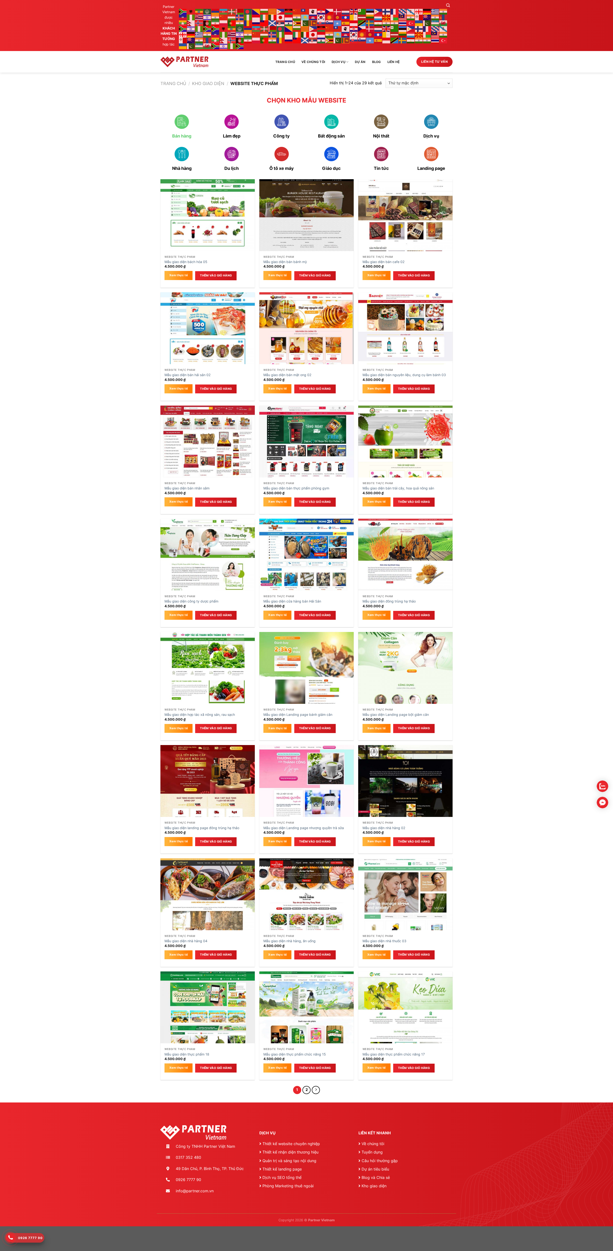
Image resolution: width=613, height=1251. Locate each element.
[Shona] (297, 23)
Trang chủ (285, 62)
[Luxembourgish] (378, 17)
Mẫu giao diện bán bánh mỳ (285, 262)
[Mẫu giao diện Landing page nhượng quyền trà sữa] (306, 792)
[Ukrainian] (419, 23)
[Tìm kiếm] (448, 5)
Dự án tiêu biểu (375, 1169)
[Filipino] (378, 11)
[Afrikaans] (183, 11)
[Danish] (338, 11)
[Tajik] (378, 23)
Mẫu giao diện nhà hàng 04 (186, 941)
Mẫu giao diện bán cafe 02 (383, 262)
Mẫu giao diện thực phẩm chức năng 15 (294, 1054)
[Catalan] (272, 11)
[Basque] (232, 11)
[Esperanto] (362, 11)
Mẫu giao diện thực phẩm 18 (187, 1054)
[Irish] (264, 17)
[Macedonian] (386, 17)
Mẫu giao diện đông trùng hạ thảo (389, 601)
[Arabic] (207, 11)
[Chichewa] (289, 11)
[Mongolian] (443, 17)
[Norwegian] (199, 23)
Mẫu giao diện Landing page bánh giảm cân (297, 714)
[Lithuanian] (370, 17)
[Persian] (215, 23)
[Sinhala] (313, 23)
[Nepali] (191, 23)
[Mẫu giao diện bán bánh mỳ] (306, 226)
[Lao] (346, 17)
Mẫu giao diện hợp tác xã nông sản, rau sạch (200, 714)
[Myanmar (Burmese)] (183, 23)
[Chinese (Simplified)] (297, 11)
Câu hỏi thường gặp (380, 1160)
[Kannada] (297, 17)
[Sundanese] (354, 23)
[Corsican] (313, 11)
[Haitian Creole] (183, 17)
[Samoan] (264, 23)
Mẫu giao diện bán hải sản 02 (187, 375)
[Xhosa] (183, 28)
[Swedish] (370, 23)
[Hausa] (191, 17)
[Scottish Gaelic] (272, 23)
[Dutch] (346, 11)
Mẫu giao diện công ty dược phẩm (191, 601)
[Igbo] (248, 17)
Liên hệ (393, 62)
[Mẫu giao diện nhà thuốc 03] (405, 905)
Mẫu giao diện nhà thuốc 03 (384, 941)
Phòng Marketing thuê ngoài (288, 1185)
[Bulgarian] (264, 11)
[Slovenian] (329, 23)
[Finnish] (386, 11)
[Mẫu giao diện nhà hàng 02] (405, 792)
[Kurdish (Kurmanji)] (329, 17)
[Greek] (435, 11)
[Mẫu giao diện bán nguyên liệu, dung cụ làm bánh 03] (405, 339)
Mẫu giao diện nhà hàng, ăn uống (289, 941)
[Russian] (256, 23)
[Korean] (321, 17)
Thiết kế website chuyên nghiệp (291, 1143)
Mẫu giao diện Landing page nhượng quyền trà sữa (303, 828)
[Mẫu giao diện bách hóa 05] (207, 226)
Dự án (360, 62)
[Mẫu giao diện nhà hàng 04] (207, 905)
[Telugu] (395, 23)
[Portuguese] (232, 23)
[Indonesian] (256, 17)
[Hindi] (215, 17)
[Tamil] (386, 23)
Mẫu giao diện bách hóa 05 (186, 262)
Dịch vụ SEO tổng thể (281, 1177)
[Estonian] (370, 11)
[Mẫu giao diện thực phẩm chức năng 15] (306, 1018)
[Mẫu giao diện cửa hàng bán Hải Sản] (306, 566)
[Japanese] (281, 17)
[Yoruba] (199, 28)
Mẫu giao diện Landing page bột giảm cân (396, 714)
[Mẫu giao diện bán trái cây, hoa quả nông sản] (405, 453)
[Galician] (411, 11)
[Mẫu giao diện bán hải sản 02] (207, 339)
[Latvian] (362, 17)
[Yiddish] (191, 28)
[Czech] (329, 11)
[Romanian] (248, 23)
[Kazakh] (305, 17)
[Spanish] (346, 23)
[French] (395, 11)
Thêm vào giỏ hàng (216, 275)
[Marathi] (435, 17)
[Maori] (427, 17)
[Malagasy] (395, 17)
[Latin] (354, 17)
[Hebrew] (207, 17)
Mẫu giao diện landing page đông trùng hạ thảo (202, 828)
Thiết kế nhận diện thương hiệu (290, 1152)
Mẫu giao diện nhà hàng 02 (384, 828)
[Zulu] (207, 28)
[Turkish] (411, 23)
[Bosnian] (256, 11)
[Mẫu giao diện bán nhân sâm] (207, 453)
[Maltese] (419, 17)
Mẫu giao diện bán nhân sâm (187, 488)
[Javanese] (289, 17)
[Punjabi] (240, 23)
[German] (427, 11)
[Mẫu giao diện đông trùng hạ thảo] (405, 566)
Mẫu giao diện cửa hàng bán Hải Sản (292, 601)
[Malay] (403, 17)
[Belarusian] (240, 11)
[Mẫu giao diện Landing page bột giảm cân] (405, 679)
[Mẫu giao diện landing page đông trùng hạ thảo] (207, 792)
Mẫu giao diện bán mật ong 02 (287, 375)
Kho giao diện (208, 83)
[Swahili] (362, 23)
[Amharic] (199, 11)
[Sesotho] (289, 23)
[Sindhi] (305, 23)
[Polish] (224, 23)
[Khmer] (313, 17)
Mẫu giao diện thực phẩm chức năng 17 (394, 1054)
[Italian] (272, 17)
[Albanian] (191, 11)
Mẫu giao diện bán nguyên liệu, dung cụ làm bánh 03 (404, 375)
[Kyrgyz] (338, 17)
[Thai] (403, 23)
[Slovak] (321, 23)
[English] (354, 11)
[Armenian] (215, 11)
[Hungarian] (232, 17)
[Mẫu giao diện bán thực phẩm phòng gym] (306, 453)
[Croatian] (321, 11)
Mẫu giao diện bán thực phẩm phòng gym (296, 488)
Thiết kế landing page (282, 1169)
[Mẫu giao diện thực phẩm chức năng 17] (405, 1018)
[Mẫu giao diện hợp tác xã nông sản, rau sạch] (207, 679)
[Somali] (338, 23)
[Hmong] (224, 17)
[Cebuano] (281, 11)
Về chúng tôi (313, 62)
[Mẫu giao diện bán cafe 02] (405, 226)
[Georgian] (419, 11)
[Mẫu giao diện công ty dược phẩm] (207, 566)
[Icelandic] (240, 17)
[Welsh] (443, 23)
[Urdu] (427, 23)
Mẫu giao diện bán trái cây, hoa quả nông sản (398, 488)
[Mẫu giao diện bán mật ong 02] (306, 339)
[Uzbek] (435, 23)
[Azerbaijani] (224, 11)
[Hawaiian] (199, 17)
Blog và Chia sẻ (376, 1177)
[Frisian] (403, 11)
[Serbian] (281, 23)
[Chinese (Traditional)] (305, 11)
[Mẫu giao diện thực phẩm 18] (207, 1018)
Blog (376, 62)
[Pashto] (207, 23)
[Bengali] (248, 11)
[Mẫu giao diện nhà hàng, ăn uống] (306, 905)
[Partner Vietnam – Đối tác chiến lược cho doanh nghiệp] (184, 62)
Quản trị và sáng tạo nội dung (289, 1160)
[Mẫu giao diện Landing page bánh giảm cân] (306, 679)
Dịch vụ (338, 62)
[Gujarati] (443, 11)
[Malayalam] (411, 17)
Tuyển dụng (372, 1152)
